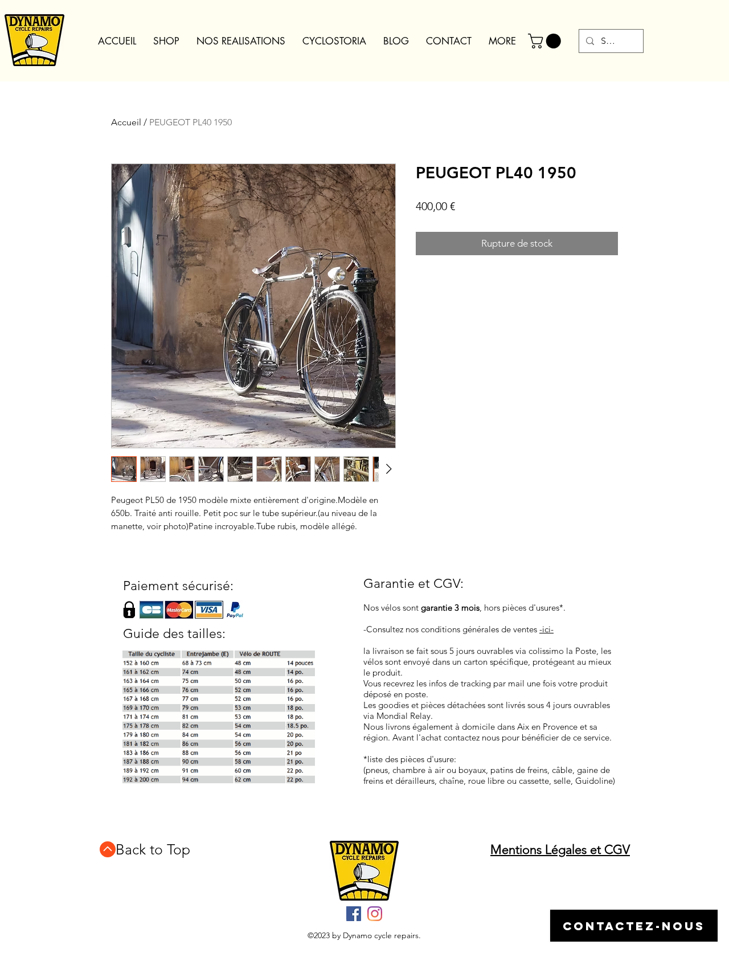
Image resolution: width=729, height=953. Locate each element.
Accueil (126, 122)
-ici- (546, 629)
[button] (546, 41)
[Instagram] (374, 913)
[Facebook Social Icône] (353, 913)
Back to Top (153, 849)
